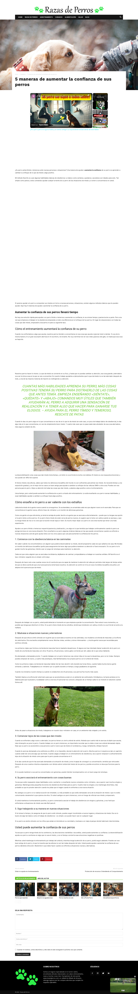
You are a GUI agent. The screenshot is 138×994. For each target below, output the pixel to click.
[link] (33, 96)
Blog (87, 17)
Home (20, 17)
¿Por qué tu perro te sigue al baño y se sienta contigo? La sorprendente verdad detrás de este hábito (60, 96)
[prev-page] (16, 902)
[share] (88, 95)
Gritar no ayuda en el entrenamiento (27, 871)
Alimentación (70, 17)
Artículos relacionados (25, 878)
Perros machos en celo (66, 898)
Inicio (16, 74)
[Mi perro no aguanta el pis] (47, 889)
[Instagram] (98, 973)
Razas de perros (31, 17)
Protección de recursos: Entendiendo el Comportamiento (104, 871)
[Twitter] (103, 973)
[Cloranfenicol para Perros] (113, 889)
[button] (120, 17)
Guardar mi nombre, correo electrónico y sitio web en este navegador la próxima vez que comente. (50, 949)
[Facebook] (92, 973)
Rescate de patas (69, 414)
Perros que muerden (21, 898)
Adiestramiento (46, 17)
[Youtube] (109, 973)
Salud (80, 17)
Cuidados (58, 17)
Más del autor (43, 878)
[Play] (100, 105)
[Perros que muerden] (25, 889)
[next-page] (19, 902)
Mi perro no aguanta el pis (45, 898)
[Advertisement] (69, 154)
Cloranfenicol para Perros (111, 898)
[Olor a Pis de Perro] (91, 889)
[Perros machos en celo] (69, 889)
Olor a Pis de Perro (87, 898)
